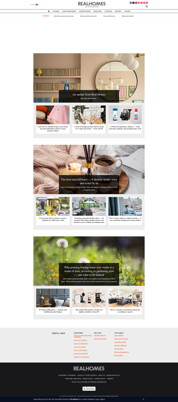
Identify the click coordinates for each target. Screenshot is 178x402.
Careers (110, 378)
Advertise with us (99, 335)
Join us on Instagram (81, 343)
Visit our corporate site (112, 396)
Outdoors (108, 11)
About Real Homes (100, 339)
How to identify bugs (109, 16)
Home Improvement (69, 11)
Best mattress (118, 335)
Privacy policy (88, 378)
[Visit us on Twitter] (133, 3)
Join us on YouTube (80, 340)
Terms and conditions (73, 378)
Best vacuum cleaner (121, 339)
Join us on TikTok (79, 347)
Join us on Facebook (81, 353)
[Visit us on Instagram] (141, 3)
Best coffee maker (120, 342)
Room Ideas (97, 11)
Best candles (118, 355)
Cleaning (56, 11)
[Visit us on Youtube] (139, 3)
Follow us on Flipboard (81, 357)
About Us (101, 375)
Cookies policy (100, 378)
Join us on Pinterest (80, 350)
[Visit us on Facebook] (131, 3)
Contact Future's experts (87, 375)
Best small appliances (121, 352)
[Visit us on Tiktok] (147, 3)
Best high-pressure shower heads (64, 16)
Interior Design (84, 11)
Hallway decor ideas (128, 16)
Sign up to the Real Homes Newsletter (83, 336)
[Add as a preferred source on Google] (89, 389)
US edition (74, 399)
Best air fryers (118, 349)
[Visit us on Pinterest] (136, 3)
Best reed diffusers (120, 345)
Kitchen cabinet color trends (88, 16)
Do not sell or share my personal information (89, 382)
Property (118, 11)
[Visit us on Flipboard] (144, 3)
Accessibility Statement (67, 375)
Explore (127, 11)
